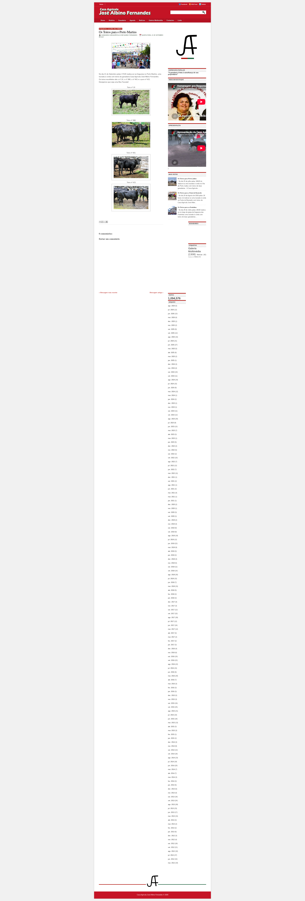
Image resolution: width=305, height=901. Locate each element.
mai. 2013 (171, 816)
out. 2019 (171, 528)
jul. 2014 (171, 762)
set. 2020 (171, 516)
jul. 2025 (171, 341)
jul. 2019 (171, 539)
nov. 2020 (171, 508)
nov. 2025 (171, 325)
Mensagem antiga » (156, 292)
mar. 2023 (171, 438)
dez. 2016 (171, 649)
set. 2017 (171, 613)
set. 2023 (171, 415)
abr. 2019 (171, 551)
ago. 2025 (171, 337)
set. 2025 (171, 333)
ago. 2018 (171, 575)
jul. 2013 (171, 808)
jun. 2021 (171, 489)
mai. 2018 (171, 586)
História (111, 20)
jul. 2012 (171, 855)
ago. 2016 (171, 664)
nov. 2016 (171, 652)
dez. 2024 (171, 364)
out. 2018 (171, 567)
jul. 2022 (171, 465)
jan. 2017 (171, 645)
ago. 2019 (171, 536)
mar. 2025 (171, 356)
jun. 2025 (171, 345)
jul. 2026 (171, 310)
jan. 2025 (171, 360)
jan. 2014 (171, 785)
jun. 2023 (171, 426)
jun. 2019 (171, 543)
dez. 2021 (171, 477)
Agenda (132, 20)
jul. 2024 (171, 384)
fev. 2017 (171, 641)
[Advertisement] (177, 257)
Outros (190, 257)
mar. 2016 (171, 684)
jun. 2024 (171, 388)
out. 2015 (171, 703)
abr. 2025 (171, 352)
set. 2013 (171, 800)
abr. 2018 (171, 590)
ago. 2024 (171, 380)
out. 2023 (171, 411)
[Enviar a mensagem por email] (100, 222)
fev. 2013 (171, 828)
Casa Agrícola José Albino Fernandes (150, 895)
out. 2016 (171, 656)
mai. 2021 (171, 493)
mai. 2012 (171, 863)
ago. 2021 (171, 485)
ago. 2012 (171, 851)
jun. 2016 (171, 672)
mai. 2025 (171, 349)
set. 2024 (171, 376)
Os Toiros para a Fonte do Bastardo (190, 193)
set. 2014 (171, 754)
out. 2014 (171, 750)
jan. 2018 (171, 598)
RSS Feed (194, 4)
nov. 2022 (171, 450)
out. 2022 (171, 454)
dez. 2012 (171, 836)
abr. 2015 (171, 726)
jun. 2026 (171, 314)
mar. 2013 (171, 824)
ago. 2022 (171, 462)
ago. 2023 (171, 419)
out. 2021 (171, 481)
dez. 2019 (171, 520)
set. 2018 (171, 571)
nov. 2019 (171, 524)
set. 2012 (171, 847)
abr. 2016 (171, 680)
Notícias (142, 20)
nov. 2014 (171, 746)
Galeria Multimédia (156, 20)
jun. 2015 (171, 719)
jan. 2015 (171, 738)
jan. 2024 (171, 399)
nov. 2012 (171, 839)
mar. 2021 (171, 497)
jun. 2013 (171, 812)
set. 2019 (171, 532)
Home (101, 4)
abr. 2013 (171, 820)
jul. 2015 (171, 715)
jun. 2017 (171, 625)
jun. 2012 (171, 859)
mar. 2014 (171, 777)
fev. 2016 (171, 688)
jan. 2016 (171, 691)
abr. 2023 (171, 434)
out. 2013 (171, 797)
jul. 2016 (171, 668)
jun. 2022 (171, 469)
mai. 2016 (171, 676)
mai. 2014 (171, 769)
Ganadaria (122, 20)
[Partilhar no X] (104, 222)
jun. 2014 (171, 765)
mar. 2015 (171, 730)
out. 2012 (171, 843)
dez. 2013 (171, 789)
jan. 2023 (171, 442)
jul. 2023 (171, 423)
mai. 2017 (171, 629)
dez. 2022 (171, 446)
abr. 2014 (171, 773)
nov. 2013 (171, 793)
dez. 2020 (171, 504)
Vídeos (196, 257)
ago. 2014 (171, 758)
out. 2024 (171, 372)
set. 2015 (171, 707)
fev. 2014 (171, 781)
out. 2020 (171, 512)
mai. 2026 (171, 317)
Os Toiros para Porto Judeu (187, 178)
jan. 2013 (171, 832)
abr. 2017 (171, 633)
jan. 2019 (171, 555)
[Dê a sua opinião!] (102, 222)
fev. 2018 (171, 594)
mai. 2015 (171, 723)
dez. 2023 (171, 403)
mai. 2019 (171, 547)
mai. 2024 (171, 391)
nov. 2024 (171, 368)
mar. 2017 (171, 637)
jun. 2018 (171, 582)
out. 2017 (171, 610)
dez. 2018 (171, 559)
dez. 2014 (171, 742)
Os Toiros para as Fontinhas (187, 207)
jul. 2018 (171, 578)
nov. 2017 (171, 606)
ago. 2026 (171, 306)
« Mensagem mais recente (108, 292)
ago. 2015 (171, 711)
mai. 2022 (171, 473)
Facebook (184, 4)
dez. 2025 (171, 321)
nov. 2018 (171, 563)
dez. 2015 (171, 695)
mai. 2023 (171, 430)
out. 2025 (171, 329)
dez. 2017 (171, 602)
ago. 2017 (171, 617)
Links (180, 20)
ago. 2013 (171, 804)
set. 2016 (171, 660)
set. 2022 (171, 458)
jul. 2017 (171, 621)
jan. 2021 (171, 501)
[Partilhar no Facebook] (107, 222)
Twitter (203, 4)
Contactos (170, 20)
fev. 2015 (171, 734)
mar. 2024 (171, 395)
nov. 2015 (171, 699)
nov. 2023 (171, 407)
